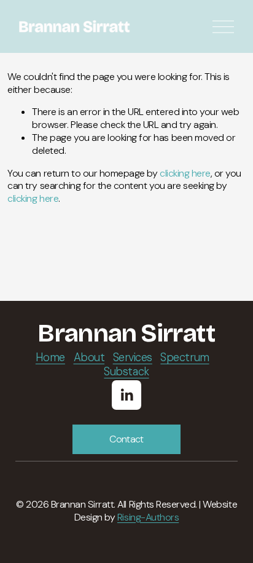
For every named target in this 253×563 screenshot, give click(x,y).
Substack (126, 372)
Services (132, 358)
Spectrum (184, 358)
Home (50, 358)
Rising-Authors (148, 517)
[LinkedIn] (126, 395)
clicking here (185, 173)
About (89, 358)
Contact (126, 439)
